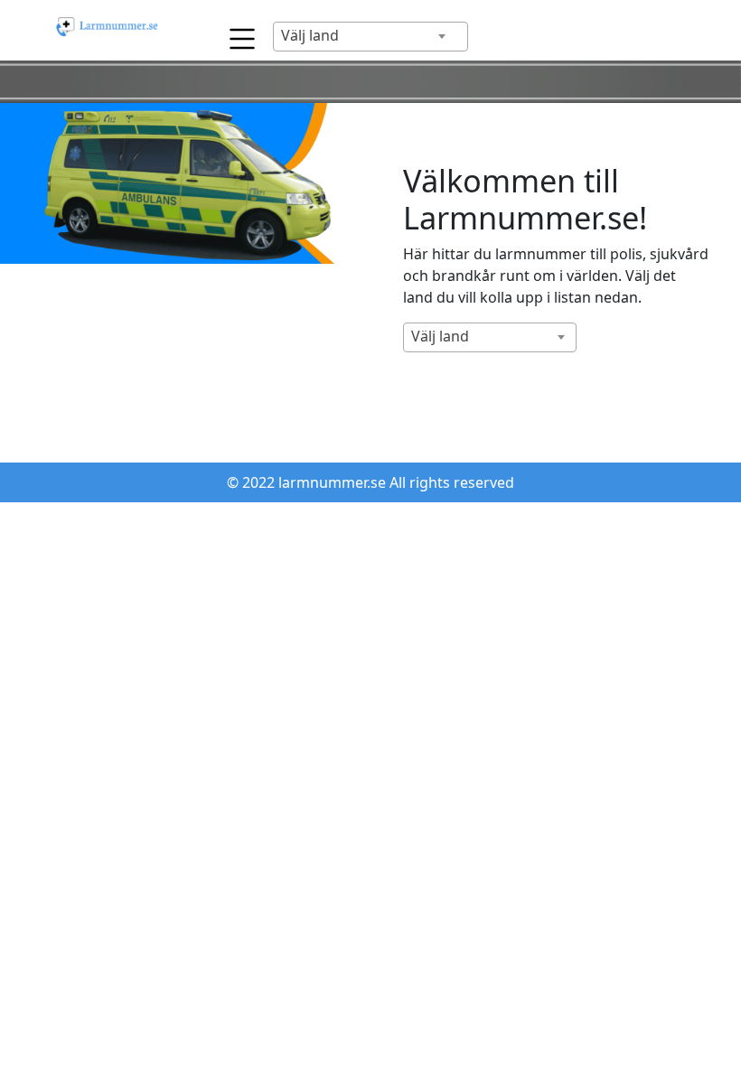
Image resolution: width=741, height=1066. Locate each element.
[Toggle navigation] (237, 34)
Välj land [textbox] (310, 35)
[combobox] (370, 36)
